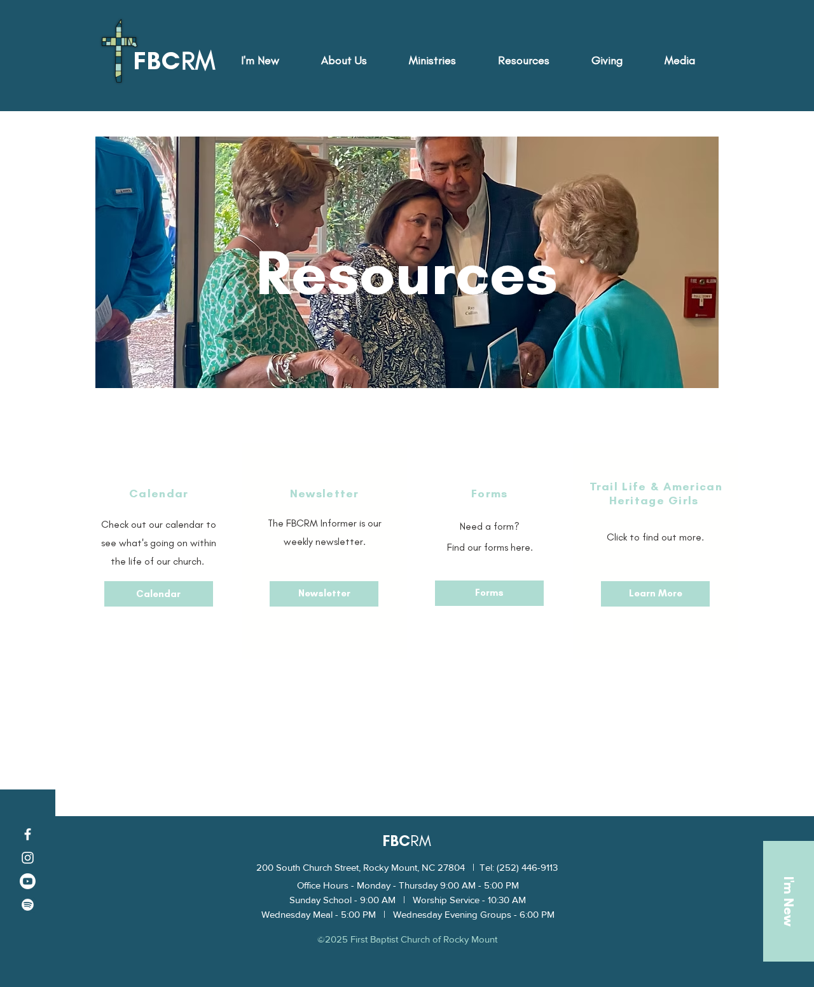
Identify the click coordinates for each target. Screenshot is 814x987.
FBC (396, 840)
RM (420, 840)
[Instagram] (28, 858)
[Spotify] (28, 905)
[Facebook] (28, 834)
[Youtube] (28, 881)
